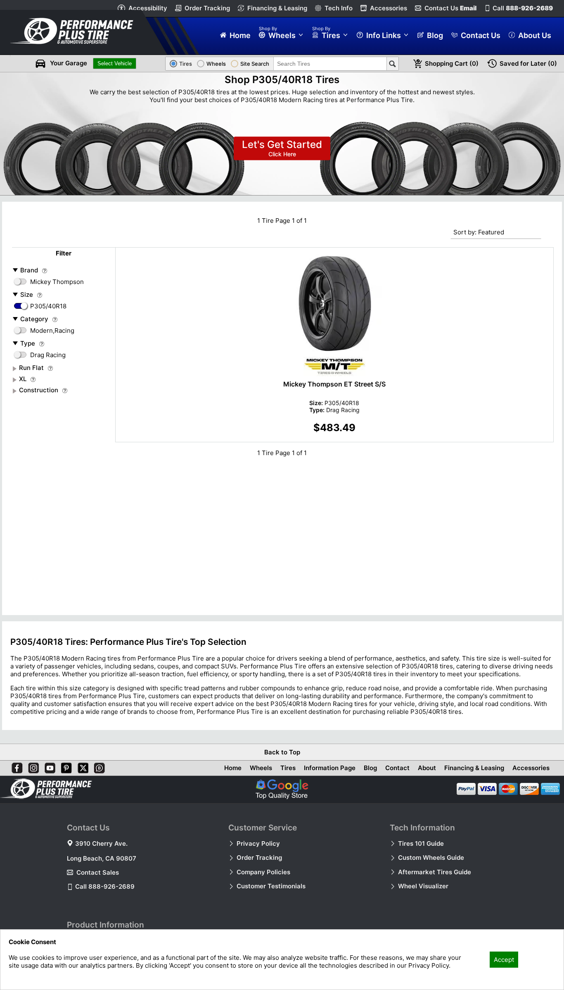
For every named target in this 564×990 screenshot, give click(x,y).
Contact (397, 768)
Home (233, 768)
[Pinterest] (64, 766)
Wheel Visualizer (423, 886)
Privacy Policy (258, 843)
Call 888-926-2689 (105, 886)
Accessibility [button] (147, 8)
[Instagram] (31, 766)
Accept (504, 960)
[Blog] (97, 766)
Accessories (388, 8)
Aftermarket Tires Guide (434, 872)
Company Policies (263, 872)
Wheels (261, 768)
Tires (288, 768)
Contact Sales (97, 872)
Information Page (329, 768)
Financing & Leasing (277, 8)
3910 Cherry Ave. (101, 843)
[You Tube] (48, 766)
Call (523, 8)
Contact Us (450, 8)
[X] (81, 766)
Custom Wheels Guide (431, 857)
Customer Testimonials (271, 886)
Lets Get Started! (282, 149)
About (427, 768)
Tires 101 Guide (421, 843)
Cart (452, 63)
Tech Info (339, 8)
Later (528, 63)
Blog (370, 768)
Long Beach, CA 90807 (101, 858)
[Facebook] (15, 766)
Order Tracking (207, 8)
